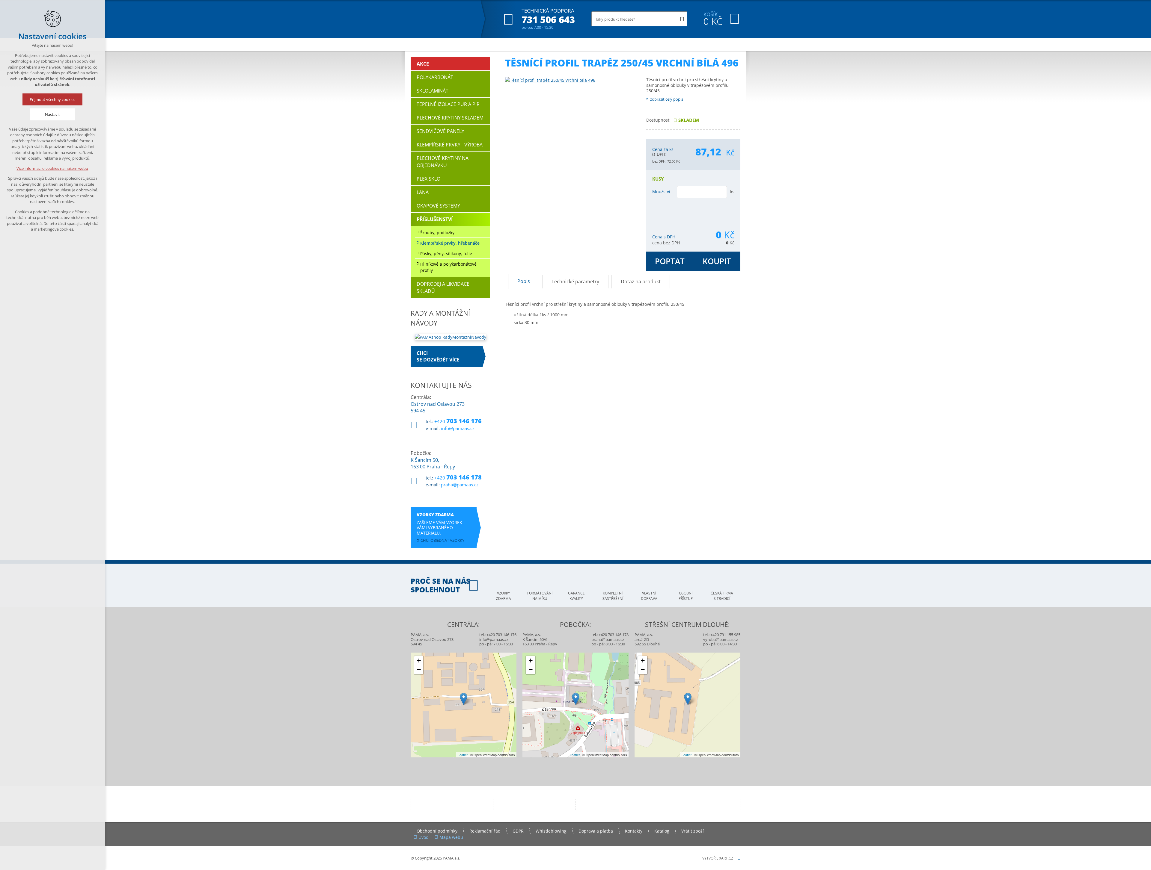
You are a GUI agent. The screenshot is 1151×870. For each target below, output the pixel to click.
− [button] (419, 669)
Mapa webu (451, 837)
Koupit (717, 261)
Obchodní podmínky (437, 831)
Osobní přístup (686, 596)
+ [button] (419, 660)
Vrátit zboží (692, 831)
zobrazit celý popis (666, 99)
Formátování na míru (539, 596)
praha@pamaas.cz (459, 485)
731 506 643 (548, 19)
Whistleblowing (551, 831)
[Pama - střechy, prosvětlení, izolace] (441, 19)
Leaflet (463, 754)
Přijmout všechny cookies (52, 99)
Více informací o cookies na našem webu (52, 168)
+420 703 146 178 (614, 634)
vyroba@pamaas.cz (720, 639)
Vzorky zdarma (503, 596)
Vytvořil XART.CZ (717, 858)
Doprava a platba (595, 831)
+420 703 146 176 (501, 634)
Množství (661, 191)
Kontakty (633, 831)
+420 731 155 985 (725, 634)
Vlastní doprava (649, 596)
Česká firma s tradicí (722, 596)
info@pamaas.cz (457, 428)
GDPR (518, 831)
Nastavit (52, 114)
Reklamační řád (485, 831)
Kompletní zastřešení (612, 596)
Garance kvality (576, 596)
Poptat (670, 261)
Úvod (423, 837)
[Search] (682, 18)
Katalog (661, 831)
